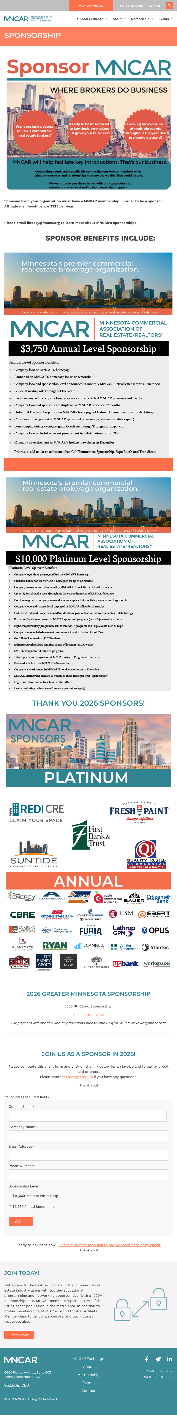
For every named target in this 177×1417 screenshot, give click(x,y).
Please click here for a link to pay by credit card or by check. (109, 1245)
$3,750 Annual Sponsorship (34, 1206)
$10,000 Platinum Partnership (35, 1195)
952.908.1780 (16, 1385)
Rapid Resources (131, 5)
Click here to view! (88, 1015)
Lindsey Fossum (79, 1077)
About (117, 19)
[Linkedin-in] (170, 1359)
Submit (21, 1221)
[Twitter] (158, 1359)
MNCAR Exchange (90, 19)
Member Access (159, 1371)
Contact (154, 5)
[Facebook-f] (146, 1359)
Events (164, 19)
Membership (140, 19)
